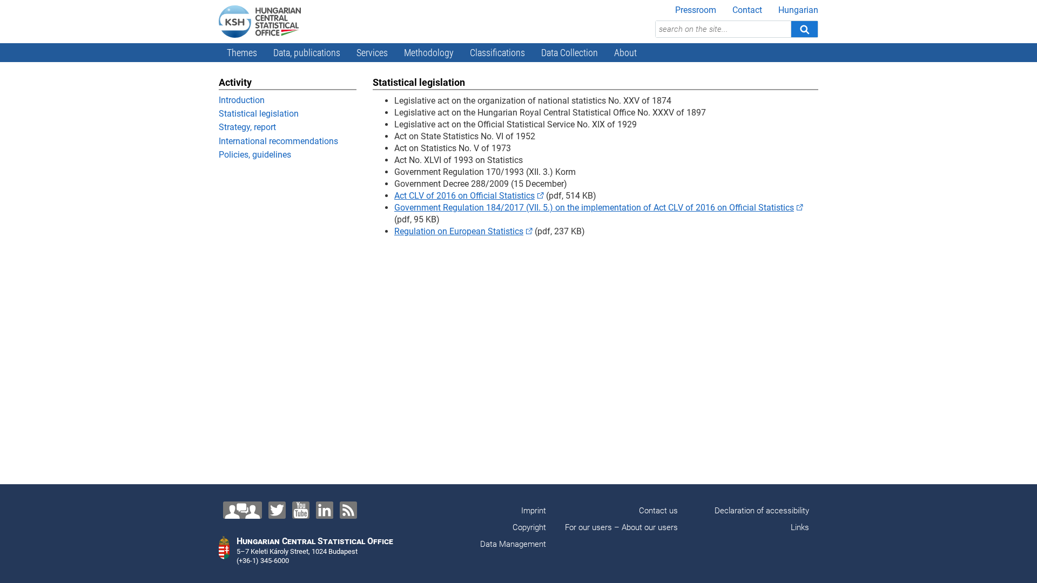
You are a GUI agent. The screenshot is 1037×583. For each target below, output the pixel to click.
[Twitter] (277, 510)
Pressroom (695, 10)
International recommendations (278, 141)
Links (800, 527)
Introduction (242, 100)
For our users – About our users (621, 527)
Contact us (658, 511)
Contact (747, 10)
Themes (242, 52)
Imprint (533, 511)
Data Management (513, 544)
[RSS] (348, 510)
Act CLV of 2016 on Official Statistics (464, 196)
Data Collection (569, 52)
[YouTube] (300, 510)
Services (372, 52)
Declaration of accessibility (762, 511)
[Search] (804, 29)
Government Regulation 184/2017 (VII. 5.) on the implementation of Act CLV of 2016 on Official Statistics (594, 207)
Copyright (529, 527)
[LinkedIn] (324, 510)
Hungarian (798, 10)
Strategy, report (247, 127)
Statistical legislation (259, 114)
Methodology (429, 52)
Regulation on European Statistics (458, 231)
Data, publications (306, 52)
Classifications (497, 52)
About (625, 52)
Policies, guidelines (255, 155)
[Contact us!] (242, 510)
